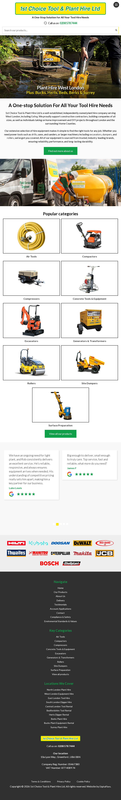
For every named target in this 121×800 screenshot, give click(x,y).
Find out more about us (60, 150)
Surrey (89, 92)
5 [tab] (67, 524)
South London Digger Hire (59, 702)
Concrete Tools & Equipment (60, 649)
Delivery (61, 600)
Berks (74, 92)
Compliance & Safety (60, 617)
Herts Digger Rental (59, 714)
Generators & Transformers (60, 657)
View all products (60, 674)
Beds (63, 92)
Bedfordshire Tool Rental (59, 710)
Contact (60, 613)
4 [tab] (64, 524)
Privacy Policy (63, 781)
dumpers (107, 134)
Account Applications (60, 608)
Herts (52, 92)
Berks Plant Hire (59, 719)
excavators (95, 134)
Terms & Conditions (41, 781)
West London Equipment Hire (59, 693)
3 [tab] (61, 524)
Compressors (60, 645)
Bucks (40, 92)
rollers (10, 137)
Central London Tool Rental (58, 706)
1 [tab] (54, 524)
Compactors (61, 641)
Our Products (60, 592)
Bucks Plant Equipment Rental (59, 723)
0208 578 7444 (68, 23)
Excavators (60, 653)
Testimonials (60, 604)
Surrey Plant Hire (59, 727)
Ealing (34, 116)
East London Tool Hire (59, 698)
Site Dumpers (60, 666)
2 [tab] (57, 524)
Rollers (60, 661)
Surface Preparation (60, 670)
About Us (60, 596)
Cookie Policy (83, 781)
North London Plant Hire (59, 689)
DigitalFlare (105, 786)
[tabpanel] (31, 475)
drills (34, 134)
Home (60, 588)
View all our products (60, 433)
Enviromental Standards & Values (60, 621)
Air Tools (60, 636)
